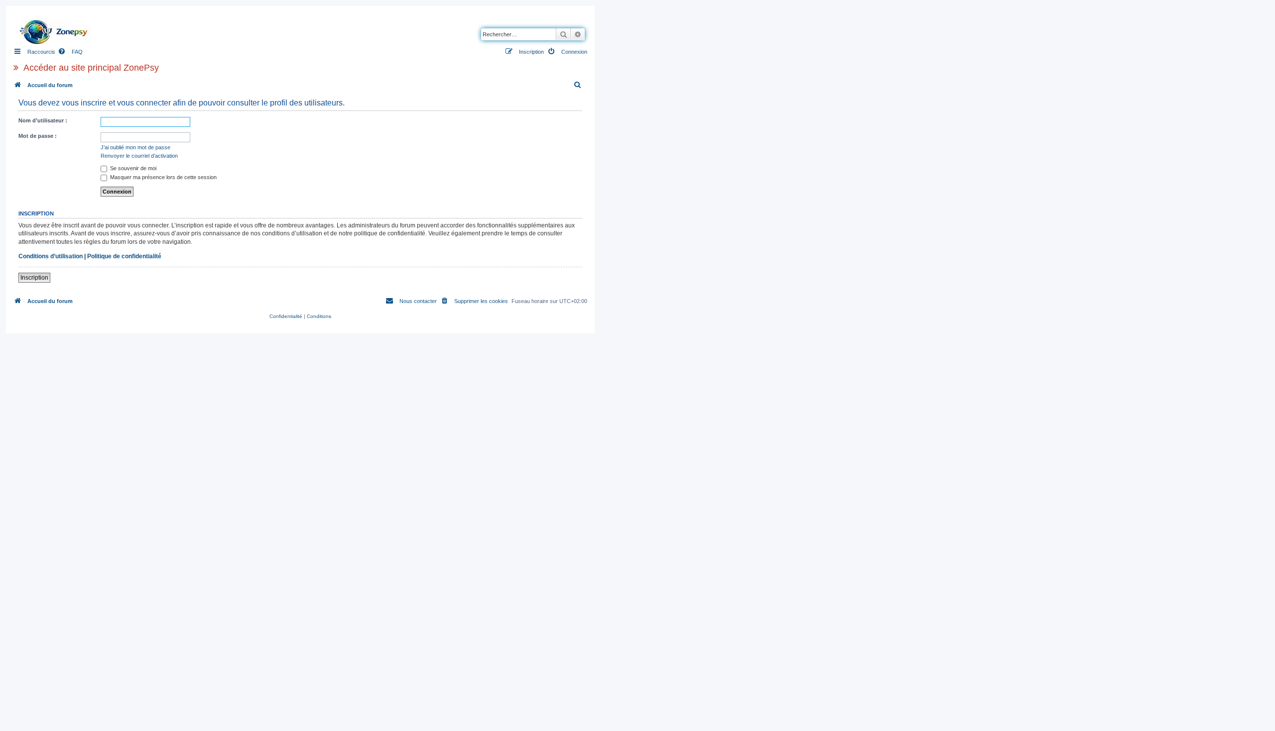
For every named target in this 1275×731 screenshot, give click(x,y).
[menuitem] (70, 52)
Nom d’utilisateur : (42, 120)
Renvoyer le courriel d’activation (139, 156)
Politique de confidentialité (124, 256)
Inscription (34, 277)
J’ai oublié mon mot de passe (135, 147)
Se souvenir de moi (132, 168)
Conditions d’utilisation (50, 256)
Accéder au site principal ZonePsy (91, 68)
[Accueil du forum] (56, 29)
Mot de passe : (37, 136)
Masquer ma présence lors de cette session (163, 177)
